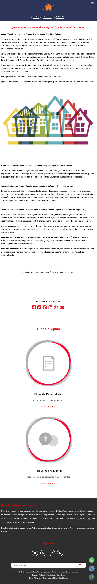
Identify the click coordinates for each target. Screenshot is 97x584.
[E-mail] (62, 308)
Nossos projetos (47, 578)
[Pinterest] (45, 308)
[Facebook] (34, 308)
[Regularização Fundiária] (48, 7)
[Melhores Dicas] (48, 363)
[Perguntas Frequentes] (48, 440)
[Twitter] (40, 308)
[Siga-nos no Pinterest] (61, 553)
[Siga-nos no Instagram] (44, 553)
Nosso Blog (58, 578)
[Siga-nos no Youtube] (53, 553)
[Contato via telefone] (92, 571)
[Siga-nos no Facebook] (36, 553)
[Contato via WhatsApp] (92, 562)
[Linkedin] (51, 308)
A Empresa (37, 578)
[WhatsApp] (57, 308)
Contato (65, 578)
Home (31, 578)
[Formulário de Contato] (92, 579)
